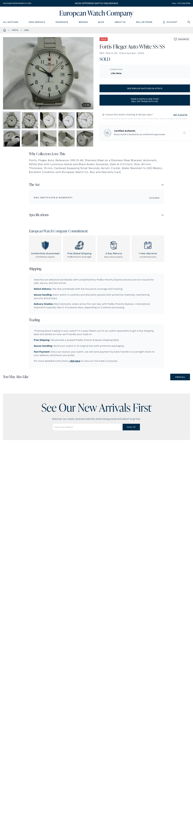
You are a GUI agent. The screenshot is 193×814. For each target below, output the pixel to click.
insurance (61, 22)
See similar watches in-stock (144, 88)
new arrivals (37, 22)
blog (101, 22)
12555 (26, 30)
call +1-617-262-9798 (181, 3)
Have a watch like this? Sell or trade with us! (145, 100)
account (171, 22)
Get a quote (180, 115)
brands (83, 22)
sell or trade (144, 22)
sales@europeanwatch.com (17, 3)
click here (75, 361)
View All (180, 377)
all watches (10, 22)
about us (120, 22)
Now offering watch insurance (96, 3)
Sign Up (131, 427)
